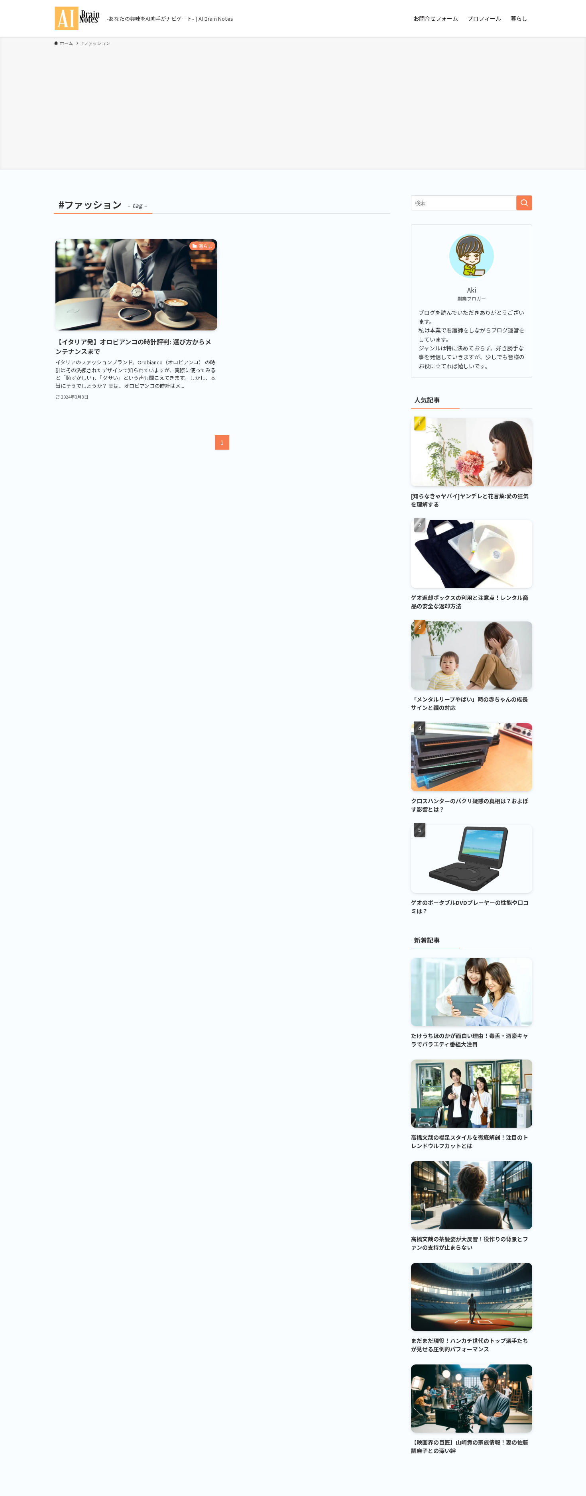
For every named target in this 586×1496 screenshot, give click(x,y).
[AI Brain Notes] (77, 18)
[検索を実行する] (524, 202)
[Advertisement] (293, 107)
